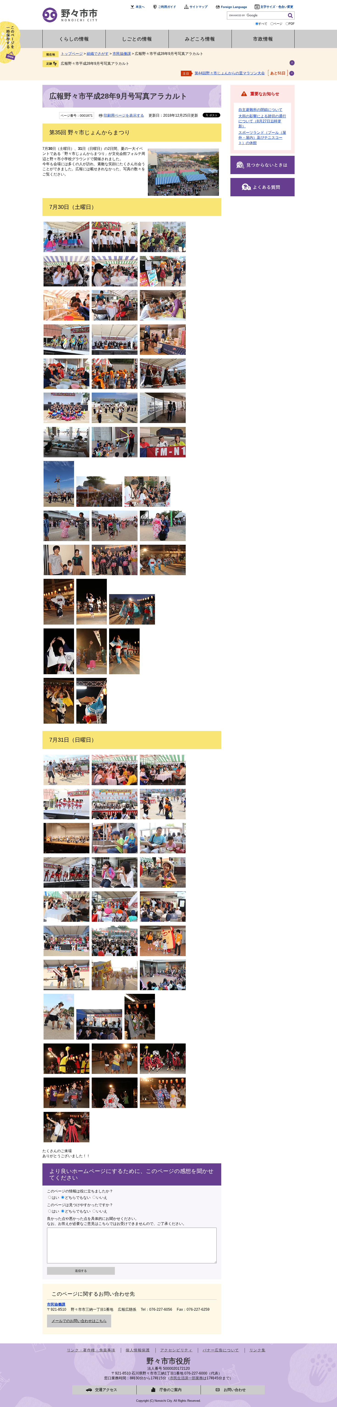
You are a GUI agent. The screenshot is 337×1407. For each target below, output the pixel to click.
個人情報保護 (138, 1350)
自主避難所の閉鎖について (260, 110)
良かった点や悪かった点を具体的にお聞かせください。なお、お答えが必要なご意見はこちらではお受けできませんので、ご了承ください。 (116, 1221)
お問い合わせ (235, 1390)
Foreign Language (234, 7)
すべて (262, 23)
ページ (277, 23)
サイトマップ (198, 6)
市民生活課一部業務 (186, 1378)
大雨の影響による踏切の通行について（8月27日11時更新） (262, 121)
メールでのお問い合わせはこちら (79, 1321)
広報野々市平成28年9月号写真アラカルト (95, 63)
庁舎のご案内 (171, 1390)
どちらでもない (78, 1197)
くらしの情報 (74, 38)
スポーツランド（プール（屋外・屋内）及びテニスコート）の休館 (262, 138)
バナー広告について (221, 1350)
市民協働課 (122, 54)
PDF (292, 23)
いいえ (101, 1197)
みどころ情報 (200, 38)
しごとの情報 (137, 38)
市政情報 (263, 38)
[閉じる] (291, 73)
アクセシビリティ (176, 1350)
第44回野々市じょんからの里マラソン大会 (230, 73)
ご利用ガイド (167, 6)
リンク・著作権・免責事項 (91, 1350)
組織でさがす (98, 54)
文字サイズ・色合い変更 (276, 6)
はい (55, 1197)
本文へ (140, 6)
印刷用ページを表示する (124, 115)
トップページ (72, 54)
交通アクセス (106, 1390)
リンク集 (257, 1350)
